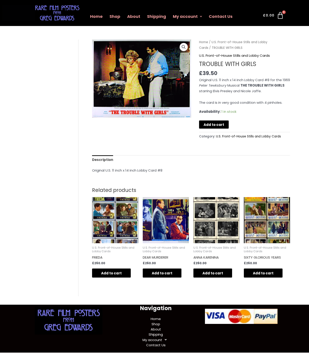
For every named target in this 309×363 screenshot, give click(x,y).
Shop (114, 16)
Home (96, 16)
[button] (187, 16)
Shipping (156, 16)
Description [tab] (102, 159)
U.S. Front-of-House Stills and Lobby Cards (234, 55)
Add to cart (214, 124)
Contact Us (221, 16)
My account (185, 16)
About (133, 16)
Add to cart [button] (111, 273)
